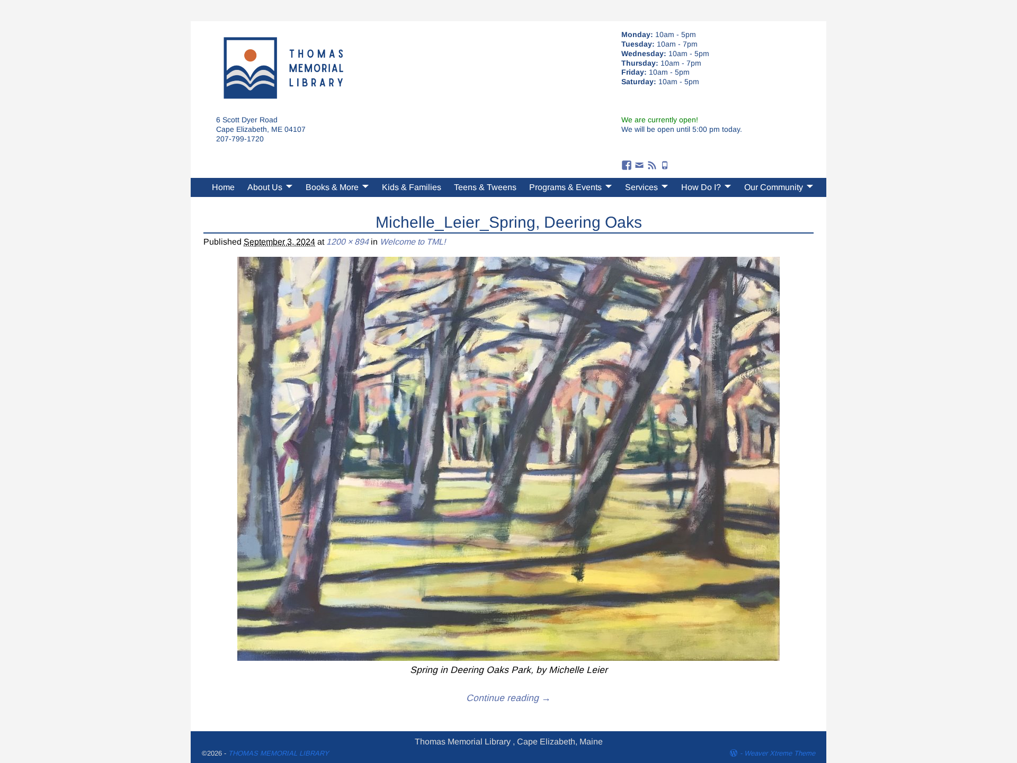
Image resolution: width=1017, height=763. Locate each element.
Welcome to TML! (412, 241)
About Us (264, 187)
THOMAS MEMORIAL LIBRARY (278, 753)
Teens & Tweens (485, 187)
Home (223, 187)
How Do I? (701, 187)
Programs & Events (565, 187)
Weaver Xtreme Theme (779, 753)
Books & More (332, 187)
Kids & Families (411, 187)
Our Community (773, 187)
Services (641, 187)
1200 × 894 (347, 241)
